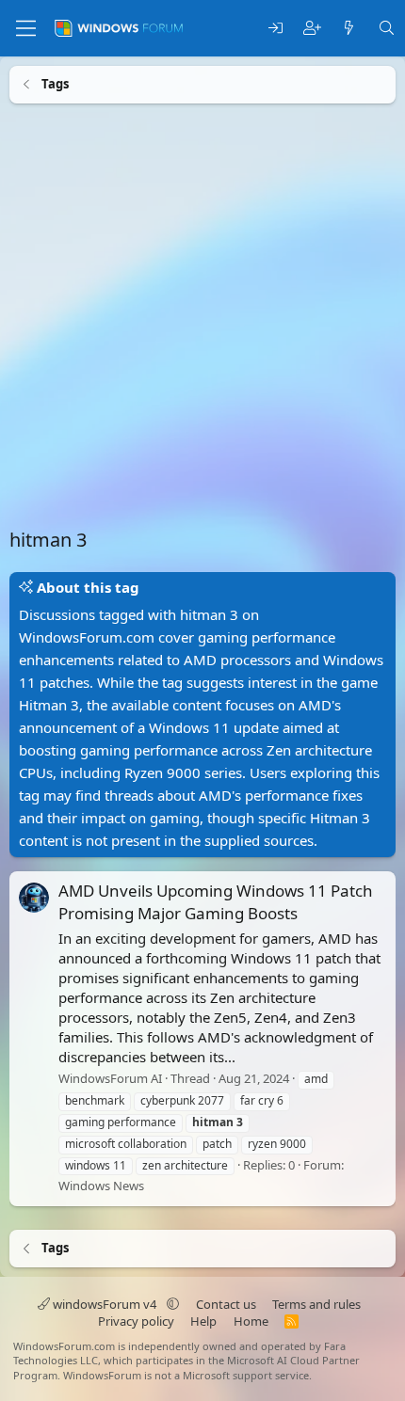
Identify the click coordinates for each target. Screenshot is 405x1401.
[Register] (312, 29)
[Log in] (275, 29)
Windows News (101, 1185)
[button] (173, 1304)
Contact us (226, 1304)
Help (203, 1321)
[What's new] (349, 29)
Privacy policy (136, 1321)
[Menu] (26, 28)
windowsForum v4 (104, 1304)
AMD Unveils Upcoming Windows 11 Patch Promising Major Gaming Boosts (215, 902)
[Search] (386, 29)
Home (251, 1321)
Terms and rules (316, 1304)
